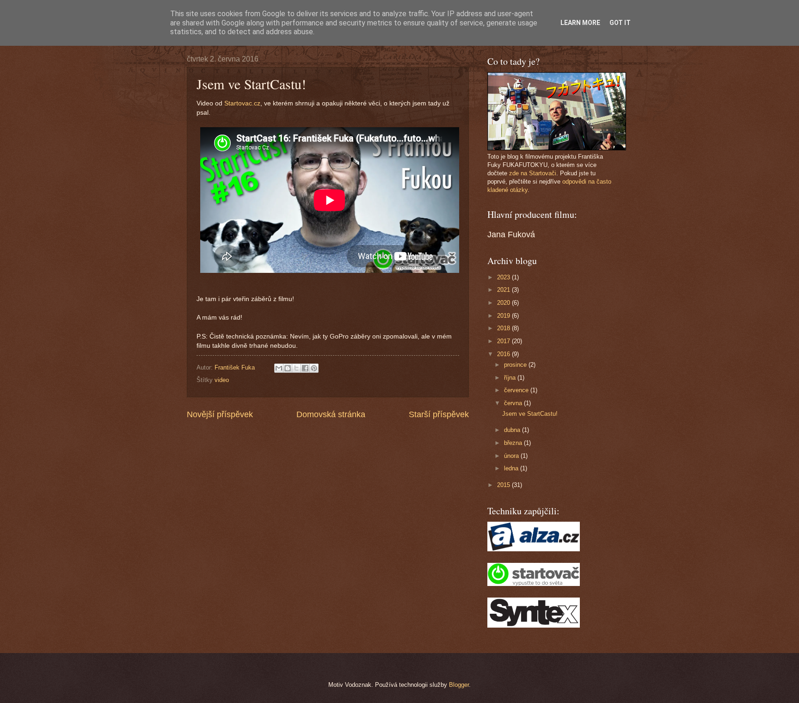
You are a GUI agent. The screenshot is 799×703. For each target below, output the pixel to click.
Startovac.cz (242, 103)
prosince (516, 364)
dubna (513, 429)
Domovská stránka (330, 414)
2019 (504, 315)
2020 (504, 302)
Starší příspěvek (439, 414)
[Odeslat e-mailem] (278, 368)
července (517, 390)
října (510, 377)
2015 (504, 484)
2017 (504, 341)
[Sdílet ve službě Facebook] (305, 368)
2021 (504, 289)
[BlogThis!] (287, 368)
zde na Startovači (532, 173)
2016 (504, 354)
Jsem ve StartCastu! (530, 413)
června (514, 403)
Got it (620, 22)
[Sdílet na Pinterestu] (314, 368)
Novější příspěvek (220, 414)
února (512, 455)
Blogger (459, 684)
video (222, 379)
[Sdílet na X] (296, 368)
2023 (504, 277)
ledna (512, 468)
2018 (504, 328)
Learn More (580, 22)
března (514, 442)
